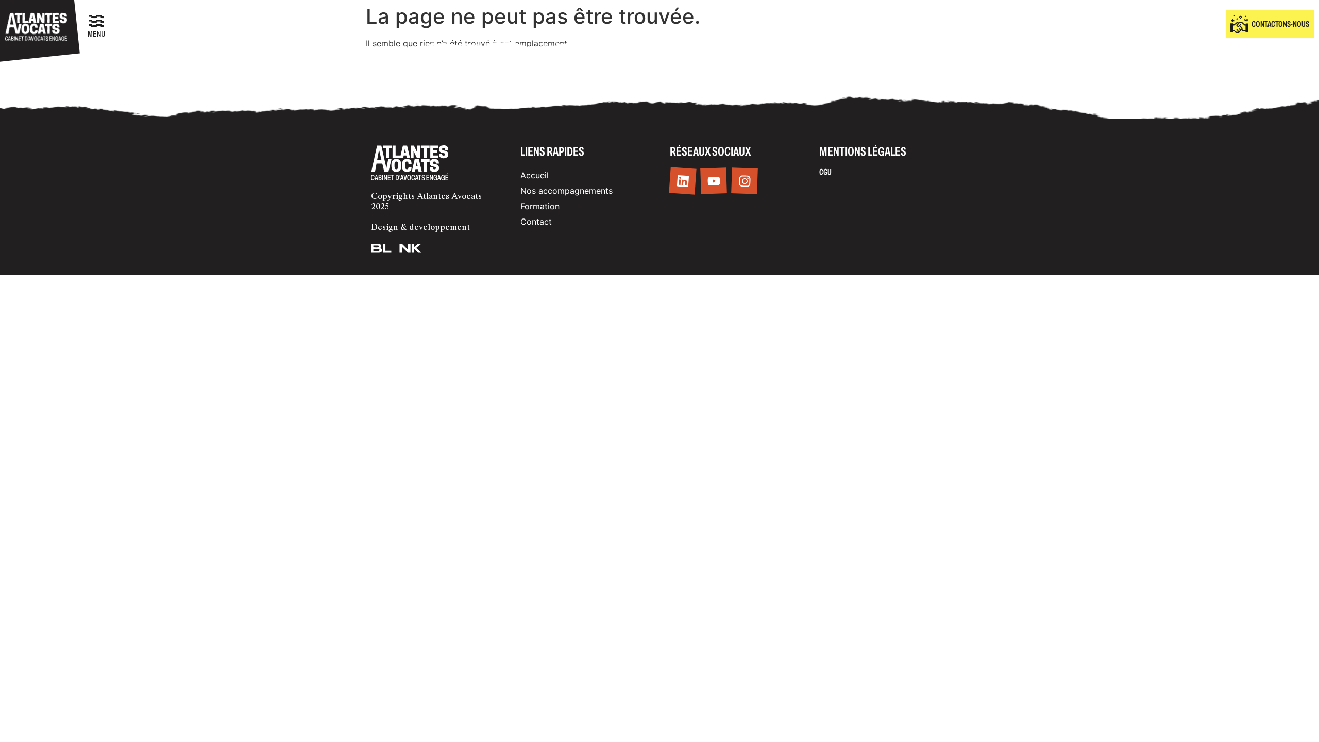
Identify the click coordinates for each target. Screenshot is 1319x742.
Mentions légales (862, 151)
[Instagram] (744, 181)
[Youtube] (713, 181)
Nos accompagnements (566, 190)
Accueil (534, 175)
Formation (540, 206)
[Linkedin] (682, 181)
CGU (825, 171)
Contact (536, 221)
